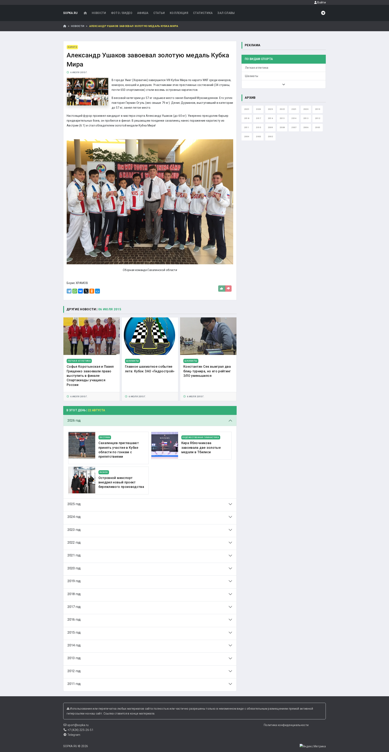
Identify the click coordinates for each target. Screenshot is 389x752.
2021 (293, 109)
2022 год (74, 542)
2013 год (74, 658)
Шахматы (251, 76)
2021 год (74, 555)
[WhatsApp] (74, 291)
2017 (258, 118)
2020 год (74, 568)
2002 (270, 136)
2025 (246, 109)
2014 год (74, 645)
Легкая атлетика (256, 67)
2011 (246, 127)
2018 (246, 118)
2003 (258, 136)
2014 (293, 118)
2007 (293, 127)
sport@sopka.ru (78, 725)
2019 (317, 109)
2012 (317, 118)
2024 (258, 109)
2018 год (74, 594)
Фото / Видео (121, 13)
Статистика (203, 13)
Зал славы (226, 13)
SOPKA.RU (70, 13)
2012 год (74, 671)
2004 (246, 136)
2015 (282, 118)
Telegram (73, 734)
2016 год (74, 619)
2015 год (74, 632)
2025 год (74, 504)
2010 (258, 127)
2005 (317, 127)
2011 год (74, 684)
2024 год (74, 517)
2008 (282, 127)
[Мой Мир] (97, 291)
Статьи (159, 13)
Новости (99, 13)
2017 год (74, 607)
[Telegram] (69, 291)
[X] (86, 291)
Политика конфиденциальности (286, 725)
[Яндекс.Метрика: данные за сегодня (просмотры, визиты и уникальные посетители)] (313, 746)
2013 (305, 118)
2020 (305, 109)
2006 (305, 127)
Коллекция (179, 13)
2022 (282, 109)
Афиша (143, 13)
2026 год (74, 420)
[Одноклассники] (91, 291)
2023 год (74, 530)
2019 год (74, 581)
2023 (270, 109)
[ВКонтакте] (80, 291)
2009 (270, 127)
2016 (270, 118)
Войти (321, 2)
